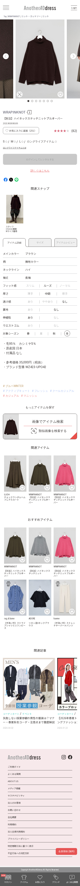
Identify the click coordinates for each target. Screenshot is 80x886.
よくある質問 (14, 774)
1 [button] (28, 101)
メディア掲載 (14, 788)
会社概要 (12, 817)
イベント (27, 713)
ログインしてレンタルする (40, 159)
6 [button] (48, 101)
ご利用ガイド (14, 766)
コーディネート (11, 714)
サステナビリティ (16, 795)
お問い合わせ (14, 810)
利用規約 (12, 824)
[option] (40, 58)
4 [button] (40, 101)
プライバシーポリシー (18, 838)
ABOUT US (13, 781)
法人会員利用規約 (16, 831)
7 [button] (52, 101)
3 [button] (36, 101)
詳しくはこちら (40, 170)
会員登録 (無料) (66, 851)
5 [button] (44, 101)
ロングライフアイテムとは (14, 147)
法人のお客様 (14, 802)
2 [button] (32, 101)
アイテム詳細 (14, 242)
